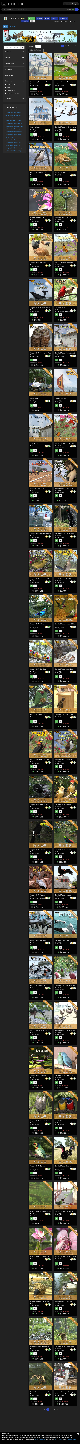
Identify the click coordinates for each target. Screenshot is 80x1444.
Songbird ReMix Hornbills (63, 1166)
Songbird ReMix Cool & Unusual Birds (67, 579)
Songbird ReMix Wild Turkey (39, 804)
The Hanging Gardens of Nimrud (40, 82)
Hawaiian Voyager (60, 398)
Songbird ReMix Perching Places (40, 533)
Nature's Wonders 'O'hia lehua (64, 443)
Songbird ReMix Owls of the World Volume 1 (44, 353)
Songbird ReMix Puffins (37, 985)
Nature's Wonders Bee (37, 217)
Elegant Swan (34, 398)
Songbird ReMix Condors (63, 895)
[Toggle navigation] (3, 4)
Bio (33, 21)
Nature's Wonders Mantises (64, 1211)
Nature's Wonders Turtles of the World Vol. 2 (19, 142)
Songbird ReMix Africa (37, 624)
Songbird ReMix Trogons (63, 1121)
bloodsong (68, 311)
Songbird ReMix (60, 308)
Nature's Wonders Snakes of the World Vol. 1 (19, 131)
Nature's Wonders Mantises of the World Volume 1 (46, 1256)
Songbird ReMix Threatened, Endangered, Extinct (45, 579)
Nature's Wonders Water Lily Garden (66, 82)
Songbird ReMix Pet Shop (38, 669)
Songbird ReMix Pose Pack (38, 172)
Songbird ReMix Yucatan (63, 804)
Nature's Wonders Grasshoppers (15, 140)
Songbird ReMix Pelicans (63, 940)
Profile (40, 18)
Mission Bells (34, 443)
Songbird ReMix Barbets (37, 1166)
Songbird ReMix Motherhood (64, 714)
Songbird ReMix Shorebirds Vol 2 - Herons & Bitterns (46, 1030)
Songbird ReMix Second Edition (65, 624)
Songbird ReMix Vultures (37, 895)
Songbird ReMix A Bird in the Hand (66, 488)
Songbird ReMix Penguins (38, 940)
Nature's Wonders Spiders (13, 123)
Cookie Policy (58, 1439)
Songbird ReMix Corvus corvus (15, 148)
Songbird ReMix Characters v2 (65, 353)
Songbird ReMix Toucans (38, 850)
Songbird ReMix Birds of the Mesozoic (67, 1346)
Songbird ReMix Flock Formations (66, 127)
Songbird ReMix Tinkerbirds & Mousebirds (43, 1121)
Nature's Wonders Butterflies (14, 126)
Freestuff (64, 18)
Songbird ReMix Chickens (13, 120)
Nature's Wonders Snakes (13, 112)
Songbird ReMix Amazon (63, 850)
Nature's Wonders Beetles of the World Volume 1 (45, 1301)
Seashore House (10, 118)
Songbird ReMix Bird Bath (13, 115)
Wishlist (25, 21)
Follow (32, 18)
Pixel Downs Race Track (37, 488)
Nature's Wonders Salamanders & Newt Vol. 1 (44, 1211)
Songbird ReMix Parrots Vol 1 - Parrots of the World (46, 714)
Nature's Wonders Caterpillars (14, 134)
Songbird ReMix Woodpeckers (64, 533)
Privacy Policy (72, 1439)
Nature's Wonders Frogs (13, 129)
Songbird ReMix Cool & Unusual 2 (40, 759)
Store (47, 18)
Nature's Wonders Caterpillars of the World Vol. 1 (20, 151)
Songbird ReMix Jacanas (38, 1075)
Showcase (12, 26)
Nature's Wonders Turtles (13, 145)
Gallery (55, 18)
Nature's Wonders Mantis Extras (65, 1256)
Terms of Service (40, 1439)
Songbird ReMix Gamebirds (64, 669)
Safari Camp (9, 137)
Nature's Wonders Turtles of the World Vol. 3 (44, 1346)
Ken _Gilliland (35, 85)
